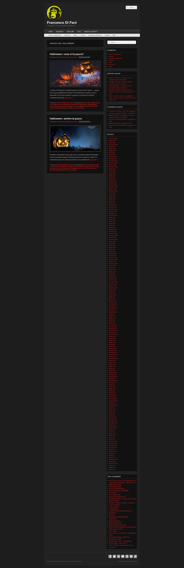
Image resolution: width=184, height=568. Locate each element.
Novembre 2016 (113, 330)
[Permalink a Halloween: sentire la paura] (75, 152)
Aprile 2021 (112, 225)
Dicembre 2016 (113, 328)
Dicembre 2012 (113, 421)
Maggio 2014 (112, 389)
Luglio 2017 (112, 314)
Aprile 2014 (112, 391)
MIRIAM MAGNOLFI (114, 521)
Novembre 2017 (113, 308)
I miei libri (82, 35)
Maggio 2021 (112, 223)
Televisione (67, 35)
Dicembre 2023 (113, 161)
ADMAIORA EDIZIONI (115, 485)
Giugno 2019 (112, 269)
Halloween (71, 106)
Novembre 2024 (113, 144)
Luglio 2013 (112, 407)
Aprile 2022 (112, 201)
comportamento (57, 104)
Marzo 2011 (112, 457)
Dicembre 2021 (113, 209)
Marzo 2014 (112, 393)
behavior (84, 103)
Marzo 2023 (112, 179)
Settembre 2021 (113, 215)
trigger (71, 108)
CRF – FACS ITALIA (114, 495)
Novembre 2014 (113, 376)
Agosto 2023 (112, 169)
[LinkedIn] (118, 556)
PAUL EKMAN (113, 531)
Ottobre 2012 (112, 425)
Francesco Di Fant (62, 22)
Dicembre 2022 (113, 185)
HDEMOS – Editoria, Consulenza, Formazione (121, 503)
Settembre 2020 (113, 239)
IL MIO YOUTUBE (114, 507)
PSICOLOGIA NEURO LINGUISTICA (119, 537)
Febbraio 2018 (113, 302)
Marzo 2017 (112, 322)
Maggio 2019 (112, 272)
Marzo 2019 (112, 276)
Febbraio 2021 (113, 229)
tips (68, 108)
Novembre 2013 (113, 401)
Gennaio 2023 (112, 183)
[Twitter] (114, 556)
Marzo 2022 (112, 203)
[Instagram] (127, 556)
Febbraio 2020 (113, 253)
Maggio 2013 (112, 411)
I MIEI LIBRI (70, 32)
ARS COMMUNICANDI (115, 487)
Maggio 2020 (112, 247)
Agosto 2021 (112, 217)
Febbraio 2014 (113, 395)
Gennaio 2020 (112, 255)
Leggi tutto (68, 98)
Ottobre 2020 (112, 237)
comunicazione (66, 104)
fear (56, 106)
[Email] (131, 556)
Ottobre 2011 (112, 449)
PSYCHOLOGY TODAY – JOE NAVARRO (120, 541)
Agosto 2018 (112, 290)
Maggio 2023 (112, 175)
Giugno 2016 (112, 340)
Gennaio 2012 (112, 443)
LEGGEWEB (112, 513)
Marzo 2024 (112, 155)
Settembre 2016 (113, 334)
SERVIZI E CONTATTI (91, 32)
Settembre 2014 (113, 381)
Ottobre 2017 (112, 310)
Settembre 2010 (113, 463)
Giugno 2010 (112, 465)
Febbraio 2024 (113, 157)
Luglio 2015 (112, 362)
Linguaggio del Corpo (83, 106)
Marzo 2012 (112, 439)
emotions (94, 104)
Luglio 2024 (112, 147)
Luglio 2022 (112, 195)
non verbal (92, 106)
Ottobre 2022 (112, 189)
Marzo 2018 (112, 300)
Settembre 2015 (113, 358)
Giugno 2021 (112, 221)
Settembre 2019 (113, 263)
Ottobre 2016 (112, 332)
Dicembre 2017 (113, 306)
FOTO (79, 32)
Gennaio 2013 (112, 419)
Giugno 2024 (112, 149)
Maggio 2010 (112, 467)
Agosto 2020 (112, 241)
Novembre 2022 (113, 187)
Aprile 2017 (112, 320)
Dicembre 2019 (113, 257)
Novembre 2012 (113, 423)
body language (91, 103)
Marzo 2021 (112, 227)
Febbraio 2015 (113, 372)
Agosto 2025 (112, 140)
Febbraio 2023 (113, 181)
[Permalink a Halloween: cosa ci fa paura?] (75, 88)
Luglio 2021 (112, 219)
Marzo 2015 (112, 370)
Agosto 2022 (112, 193)
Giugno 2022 (112, 197)
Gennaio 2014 (112, 397)
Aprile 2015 (112, 368)
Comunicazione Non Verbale (78, 104)
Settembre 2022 (113, 191)
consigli (89, 104)
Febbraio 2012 (113, 441)
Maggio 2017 (112, 318)
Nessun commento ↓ (84, 57)
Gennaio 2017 (112, 326)
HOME (51, 32)
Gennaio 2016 (112, 350)
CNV (51, 104)
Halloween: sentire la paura (66, 118)
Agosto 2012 (112, 429)
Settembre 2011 (113, 451)
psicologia (56, 108)
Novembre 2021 (113, 211)
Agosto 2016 (112, 336)
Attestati (107, 35)
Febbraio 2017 (113, 324)
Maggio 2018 (112, 296)
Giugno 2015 (112, 364)
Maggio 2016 (112, 342)
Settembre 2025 (113, 138)
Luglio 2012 (112, 431)
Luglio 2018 (112, 292)
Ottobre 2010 (112, 461)
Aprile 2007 (112, 469)
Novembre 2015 (113, 354)
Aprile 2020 (112, 249)
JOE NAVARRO (113, 509)
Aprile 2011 (112, 455)
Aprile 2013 (112, 413)
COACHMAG (112, 493)
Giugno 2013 (112, 409)
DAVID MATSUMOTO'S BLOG (117, 497)
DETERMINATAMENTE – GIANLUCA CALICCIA (122, 499)
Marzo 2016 (112, 346)
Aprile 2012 (112, 437)
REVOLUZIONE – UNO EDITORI (118, 543)
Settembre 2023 (113, 167)
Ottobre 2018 (112, 286)
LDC (75, 106)
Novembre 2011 (113, 447)
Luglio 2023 (112, 171)
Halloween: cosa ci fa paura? (67, 54)
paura (51, 108)
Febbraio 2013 (113, 417)
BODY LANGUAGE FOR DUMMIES (119, 491)
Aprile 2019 (112, 274)
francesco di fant (62, 106)
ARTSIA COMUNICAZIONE (116, 489)
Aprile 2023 (112, 177)
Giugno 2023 (112, 173)
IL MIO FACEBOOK (114, 505)
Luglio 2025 (112, 142)
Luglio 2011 (112, 453)
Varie (114, 35)
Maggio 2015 (112, 366)
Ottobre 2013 (112, 403)
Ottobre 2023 (112, 165)
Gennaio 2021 (112, 231)
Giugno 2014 (112, 387)
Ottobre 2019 (112, 261)
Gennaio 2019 (112, 280)
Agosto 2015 (112, 360)
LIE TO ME (112, 515)
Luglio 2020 (112, 243)
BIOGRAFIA (59, 32)
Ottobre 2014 (112, 378)
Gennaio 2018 (112, 304)
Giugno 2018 (112, 294)
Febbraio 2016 (113, 348)
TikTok (135, 556)
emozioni (52, 106)
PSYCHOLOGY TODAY (115, 539)
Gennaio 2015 (112, 374)
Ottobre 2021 (112, 213)
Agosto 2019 (112, 265)
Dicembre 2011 (113, 445)
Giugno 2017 (112, 316)
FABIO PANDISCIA (114, 501)
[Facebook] (110, 556)
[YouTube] (122, 556)
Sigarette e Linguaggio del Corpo (123, 123)
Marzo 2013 (112, 415)
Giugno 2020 (112, 245)
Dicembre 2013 (113, 399)
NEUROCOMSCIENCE (115, 523)
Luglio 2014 (112, 385)
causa (97, 103)
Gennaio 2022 (112, 207)
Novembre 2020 (113, 235)
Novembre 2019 (113, 259)
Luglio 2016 (112, 338)
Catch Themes (133, 561)
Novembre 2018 (113, 284)
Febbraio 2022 (113, 205)
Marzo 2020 (112, 251)
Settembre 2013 (113, 405)
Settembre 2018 (113, 288)
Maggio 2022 (112, 199)
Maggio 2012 (112, 435)
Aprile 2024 (112, 153)
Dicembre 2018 (113, 282)
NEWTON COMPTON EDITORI (117, 525)
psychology (63, 108)
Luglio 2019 (112, 267)
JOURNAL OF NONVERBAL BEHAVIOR (120, 511)
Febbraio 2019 (113, 278)
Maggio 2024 (112, 151)
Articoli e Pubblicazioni (54, 35)
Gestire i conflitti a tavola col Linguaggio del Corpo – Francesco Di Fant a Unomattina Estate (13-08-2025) (122, 98)
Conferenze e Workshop (95, 35)
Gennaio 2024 (112, 159)
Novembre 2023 (113, 163)
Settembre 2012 (113, 427)
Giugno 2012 (112, 433)
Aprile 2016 (112, 344)
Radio (75, 35)
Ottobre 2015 (112, 356)
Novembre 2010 (113, 459)
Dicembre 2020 (113, 233)
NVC (96, 106)
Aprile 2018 (112, 298)
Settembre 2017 (113, 312)
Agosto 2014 (112, 383)
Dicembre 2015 (113, 352)
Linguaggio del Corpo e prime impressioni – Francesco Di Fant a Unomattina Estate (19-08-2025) (122, 92)
